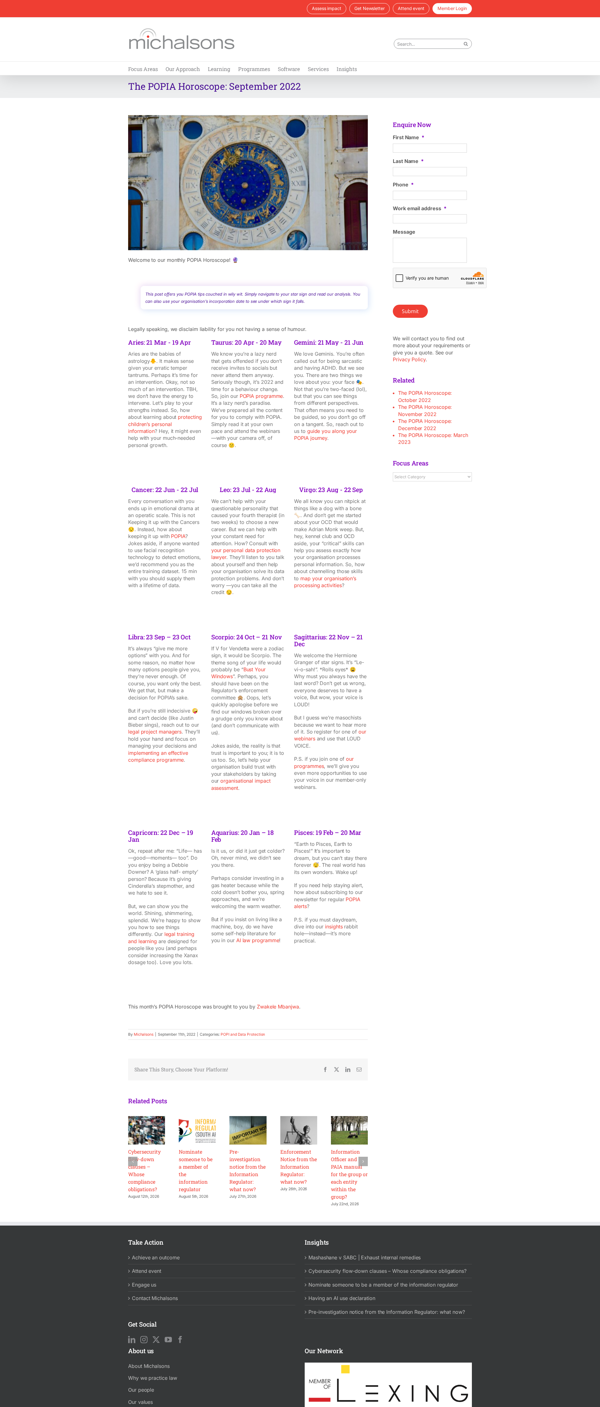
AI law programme (257, 940)
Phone (403, 184)
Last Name (408, 161)
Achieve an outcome (156, 1257)
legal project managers (155, 732)
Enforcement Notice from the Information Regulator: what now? (298, 1166)
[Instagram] (144, 1339)
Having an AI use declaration (341, 1298)
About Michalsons (149, 1366)
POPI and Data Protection (243, 1034)
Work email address (419, 208)
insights (333, 926)
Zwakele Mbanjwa (278, 1006)
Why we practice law (152, 1378)
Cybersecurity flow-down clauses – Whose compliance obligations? (387, 1271)
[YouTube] (168, 1339)
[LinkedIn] (131, 1339)
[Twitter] (156, 1339)
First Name (408, 137)
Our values (140, 1402)
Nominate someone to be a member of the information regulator (383, 1285)
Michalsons (143, 1034)
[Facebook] (180, 1339)
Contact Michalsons (155, 1298)
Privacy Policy (409, 359)
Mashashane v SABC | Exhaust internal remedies (364, 1257)
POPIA (178, 536)
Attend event (146, 1271)
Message (404, 232)
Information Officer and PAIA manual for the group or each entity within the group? (349, 1174)
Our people (141, 1390)
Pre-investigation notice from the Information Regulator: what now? (386, 1312)
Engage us (144, 1285)
